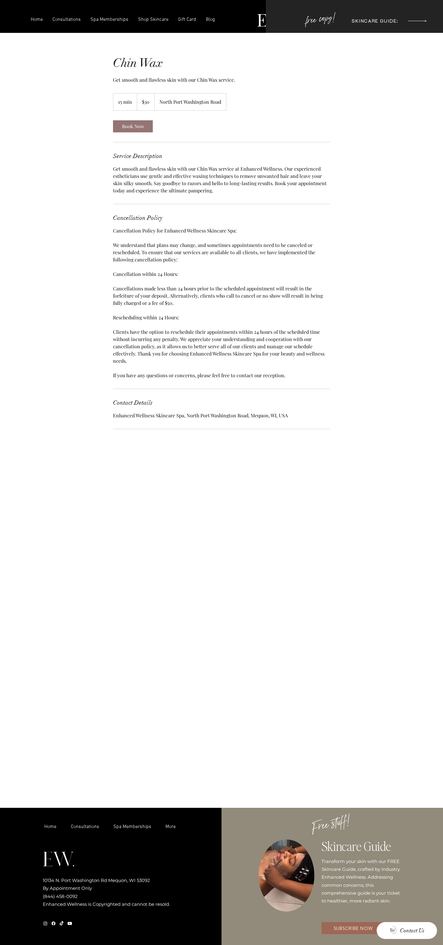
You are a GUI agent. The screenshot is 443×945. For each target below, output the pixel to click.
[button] (417, 21)
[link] (133, 126)
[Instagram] (45, 923)
